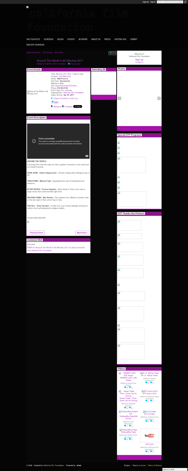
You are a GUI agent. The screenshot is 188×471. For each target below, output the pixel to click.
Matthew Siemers (130, 404)
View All (112, 97)
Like (56, 102)
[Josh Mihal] (103, 92)
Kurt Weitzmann (129, 422)
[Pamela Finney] (111, 78)
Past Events (48, 52)
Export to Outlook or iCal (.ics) (66, 98)
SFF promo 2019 (149, 393)
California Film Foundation (55, 63)
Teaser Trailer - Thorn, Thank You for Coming (128, 399)
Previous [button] (119, 98)
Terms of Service (155, 465)
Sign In (153, 2)
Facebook (69, 106)
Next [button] (159, 98)
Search (185, 2)
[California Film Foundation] (30, 66)
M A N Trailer (149, 414)
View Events (76, 63)
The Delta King (65, 76)
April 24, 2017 (61, 74)
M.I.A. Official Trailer (149, 375)
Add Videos (125, 457)
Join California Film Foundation (39, 250)
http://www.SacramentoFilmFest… (64, 85)
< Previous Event (36, 232)
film (62, 90)
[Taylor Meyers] (103, 78)
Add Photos (125, 128)
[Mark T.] (96, 78)
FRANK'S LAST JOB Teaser (128, 378)
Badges (127, 465)
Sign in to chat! (168, 469)
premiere (68, 90)
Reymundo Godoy (131, 384)
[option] (139, 98)
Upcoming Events (33, 52)
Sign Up (146, 2)
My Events (59, 52)
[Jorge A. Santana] (111, 92)
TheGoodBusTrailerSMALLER (128, 417)
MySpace (57, 106)
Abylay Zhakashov (150, 379)
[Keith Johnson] (103, 85)
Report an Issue (139, 465)
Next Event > (82, 232)
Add (113, 53)
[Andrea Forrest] (96, 85)
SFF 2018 (149, 444)
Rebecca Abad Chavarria (152, 397)
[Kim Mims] (111, 85)
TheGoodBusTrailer (128, 432)
